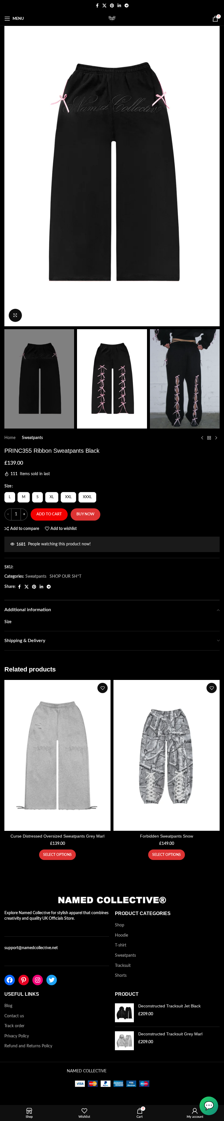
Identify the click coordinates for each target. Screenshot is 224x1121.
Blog (8, 1006)
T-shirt (120, 945)
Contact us (14, 1016)
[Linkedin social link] (119, 6)
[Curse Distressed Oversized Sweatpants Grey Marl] (57, 755)
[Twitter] (51, 980)
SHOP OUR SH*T (65, 576)
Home (9, 438)
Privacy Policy (16, 1036)
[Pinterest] (23, 980)
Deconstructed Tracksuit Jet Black (169, 1006)
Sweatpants (32, 438)
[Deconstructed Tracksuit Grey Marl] (124, 1040)
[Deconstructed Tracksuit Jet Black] (124, 1012)
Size (7, 486)
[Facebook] (9, 980)
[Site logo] (112, 19)
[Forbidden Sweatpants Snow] (166, 755)
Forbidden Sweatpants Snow (166, 836)
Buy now (85, 514)
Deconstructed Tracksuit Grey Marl (170, 1034)
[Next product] (216, 437)
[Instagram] (37, 980)
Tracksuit (123, 966)
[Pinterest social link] (112, 6)
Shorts (121, 976)
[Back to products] (209, 437)
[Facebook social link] (97, 6)
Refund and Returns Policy (28, 1046)
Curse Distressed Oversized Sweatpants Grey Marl (57, 836)
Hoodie (121, 935)
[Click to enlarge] (15, 315)
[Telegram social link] (126, 6)
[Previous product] (202, 437)
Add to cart (49, 514)
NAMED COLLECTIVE (86, 1071)
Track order (14, 1026)
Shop (119, 925)
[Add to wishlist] (102, 688)
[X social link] (104, 6)
